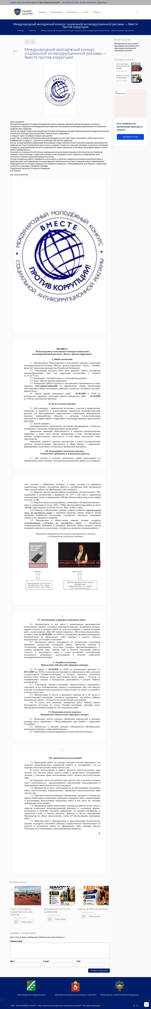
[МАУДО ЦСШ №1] (23, 10)
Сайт (78, 961)
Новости (32, 30)
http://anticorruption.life (19, 175)
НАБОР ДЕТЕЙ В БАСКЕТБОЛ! (93, 909)
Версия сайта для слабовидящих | (24, 2)
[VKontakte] (134, 1006)
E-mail (46, 961)
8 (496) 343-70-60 (71, 2)
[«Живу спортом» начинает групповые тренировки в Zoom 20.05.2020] (2, 1000)
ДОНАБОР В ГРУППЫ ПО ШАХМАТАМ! (57, 910)
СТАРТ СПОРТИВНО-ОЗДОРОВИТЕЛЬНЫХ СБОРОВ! (21, 912)
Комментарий (16, 941)
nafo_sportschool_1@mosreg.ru (94, 2)
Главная (20, 30)
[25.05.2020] (149, 1000)
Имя (12, 961)
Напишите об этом (130, 137)
